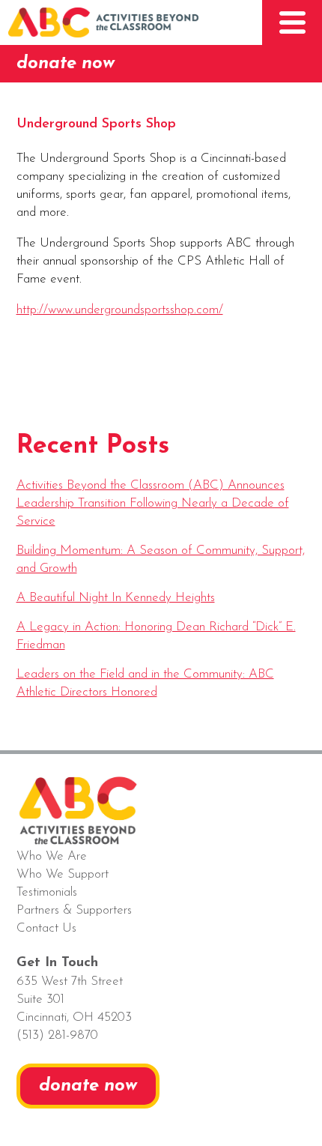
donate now (65, 64)
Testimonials (46, 892)
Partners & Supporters (74, 910)
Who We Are (51, 856)
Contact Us (46, 928)
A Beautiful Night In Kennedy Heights (115, 597)
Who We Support (62, 874)
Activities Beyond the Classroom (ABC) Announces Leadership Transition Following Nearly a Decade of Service (152, 503)
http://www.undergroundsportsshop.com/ (119, 310)
